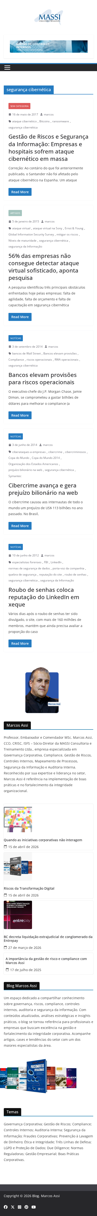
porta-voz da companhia (68, 568)
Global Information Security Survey (31, 234)
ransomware (60, 121)
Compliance (16, 360)
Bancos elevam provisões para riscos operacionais (42, 378)
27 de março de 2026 (24, 947)
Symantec (14, 476)
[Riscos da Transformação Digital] (48, 866)
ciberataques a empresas (29, 452)
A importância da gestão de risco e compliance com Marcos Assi (46, 961)
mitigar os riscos (67, 234)
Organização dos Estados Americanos (33, 464)
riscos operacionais (39, 360)
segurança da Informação (25, 246)
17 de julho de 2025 (25, 970)
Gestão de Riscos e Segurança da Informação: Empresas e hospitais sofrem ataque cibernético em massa (48, 147)
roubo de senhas (75, 574)
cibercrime (55, 452)
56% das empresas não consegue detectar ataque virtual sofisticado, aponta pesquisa (43, 267)
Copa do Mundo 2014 (46, 458)
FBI (46, 562)
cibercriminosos (75, 452)
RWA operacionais (66, 360)
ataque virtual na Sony (47, 228)
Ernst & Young (74, 228)
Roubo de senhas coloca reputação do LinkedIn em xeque (43, 597)
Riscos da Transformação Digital (29, 889)
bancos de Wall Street (26, 353)
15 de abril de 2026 (23, 847)
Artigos (15, 213)
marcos (49, 114)
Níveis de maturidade (22, 241)
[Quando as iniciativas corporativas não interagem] (48, 818)
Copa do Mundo (18, 458)
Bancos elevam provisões (60, 353)
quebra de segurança (22, 574)
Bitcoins (44, 121)
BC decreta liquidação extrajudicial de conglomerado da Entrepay (48, 939)
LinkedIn (56, 562)
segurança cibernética (23, 127)
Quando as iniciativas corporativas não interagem (43, 840)
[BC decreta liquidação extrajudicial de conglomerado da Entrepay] (48, 915)
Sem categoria (19, 106)
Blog (35, 1196)
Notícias (15, 338)
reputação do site (50, 574)
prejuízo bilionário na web (25, 470)
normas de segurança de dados (29, 568)
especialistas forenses (26, 562)
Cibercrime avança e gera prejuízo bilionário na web (43, 488)
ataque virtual (21, 228)
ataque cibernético (24, 121)
